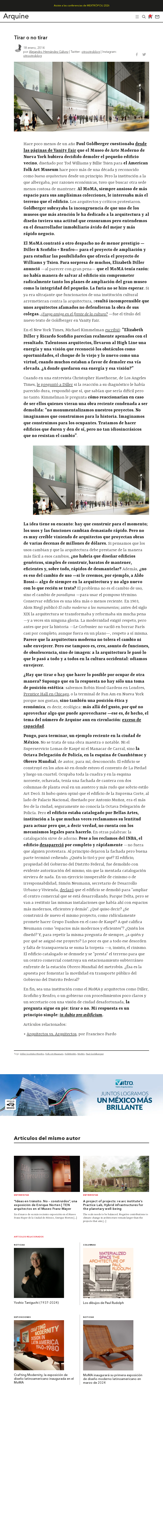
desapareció (52, 845)
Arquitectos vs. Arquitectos (52, 1034)
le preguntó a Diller (55, 384)
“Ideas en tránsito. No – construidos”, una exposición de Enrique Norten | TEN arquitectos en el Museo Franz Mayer (45, 1205)
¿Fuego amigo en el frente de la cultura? (74, 314)
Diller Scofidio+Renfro (32, 1053)
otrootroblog (91, 52)
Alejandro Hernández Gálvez (48, 52)
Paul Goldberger (95, 1053)
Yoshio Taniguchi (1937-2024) (36, 1303)
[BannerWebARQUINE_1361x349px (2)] (81, 1115)
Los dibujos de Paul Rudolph (103, 1303)
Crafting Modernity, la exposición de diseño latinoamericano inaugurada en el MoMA (44, 1379)
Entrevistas (21, 1195)
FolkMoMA (70, 1053)
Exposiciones (22, 1317)
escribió (112, 330)
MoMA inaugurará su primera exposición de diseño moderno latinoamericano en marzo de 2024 (112, 1379)
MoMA (81, 1053)
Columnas (89, 1245)
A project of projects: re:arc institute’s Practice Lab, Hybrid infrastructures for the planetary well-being (113, 1205)
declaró (67, 890)
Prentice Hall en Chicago (46, 694)
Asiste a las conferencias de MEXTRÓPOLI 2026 (81, 5)
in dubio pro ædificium (81, 1015)
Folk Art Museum (54, 1053)
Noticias (19, 1245)
